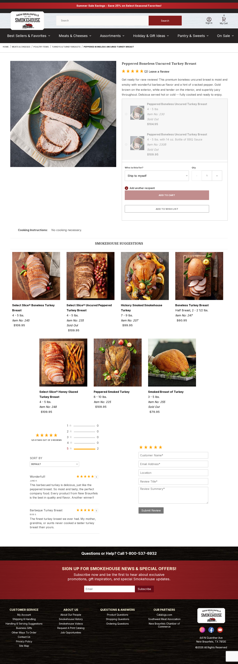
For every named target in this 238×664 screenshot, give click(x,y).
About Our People (70, 614)
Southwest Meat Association (164, 619)
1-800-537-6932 (141, 553)
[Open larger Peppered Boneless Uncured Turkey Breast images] (63, 116)
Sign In (209, 23)
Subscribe (144, 589)
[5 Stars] (160, 447)
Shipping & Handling (24, 619)
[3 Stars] (150, 447)
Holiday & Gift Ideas (149, 36)
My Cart (224, 20)
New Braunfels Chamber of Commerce (164, 625)
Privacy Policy (24, 641)
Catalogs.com (164, 614)
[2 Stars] (145, 447)
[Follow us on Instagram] (202, 630)
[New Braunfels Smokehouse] (27, 20)
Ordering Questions (117, 623)
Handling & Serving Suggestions (24, 623)
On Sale (223, 36)
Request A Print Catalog (71, 627)
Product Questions (117, 614)
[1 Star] (141, 447)
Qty (194, 167)
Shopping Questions (117, 619)
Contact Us (24, 636)
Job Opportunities (70, 632)
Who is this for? (134, 167)
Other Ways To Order (24, 632)
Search (165, 20)
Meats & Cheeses (73, 36)
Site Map (24, 645)
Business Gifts (24, 627)
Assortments (110, 36)
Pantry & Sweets (191, 36)
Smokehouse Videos (71, 623)
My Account (24, 614)
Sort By (36, 458)
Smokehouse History (71, 619)
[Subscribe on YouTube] (220, 630)
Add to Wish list (167, 208)
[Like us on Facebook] (211, 630)
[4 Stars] (155, 447)
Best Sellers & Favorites (26, 36)
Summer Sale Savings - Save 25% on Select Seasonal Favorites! (119, 5)
